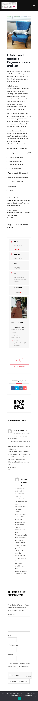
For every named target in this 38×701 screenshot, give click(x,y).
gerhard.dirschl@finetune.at (20, 344)
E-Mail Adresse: (13, 645)
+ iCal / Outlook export (19, 366)
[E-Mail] (25, 388)
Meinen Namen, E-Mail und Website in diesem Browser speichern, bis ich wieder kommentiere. (19, 666)
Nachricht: (11, 614)
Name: (10, 636)
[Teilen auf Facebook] (13, 388)
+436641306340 (16, 337)
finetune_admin (24, 482)
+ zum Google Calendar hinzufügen (19, 360)
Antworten (23, 436)
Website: (10, 654)
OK (19, 698)
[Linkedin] (21, 388)
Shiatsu (17, 292)
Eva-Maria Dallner (21, 431)
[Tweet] (17, 388)
